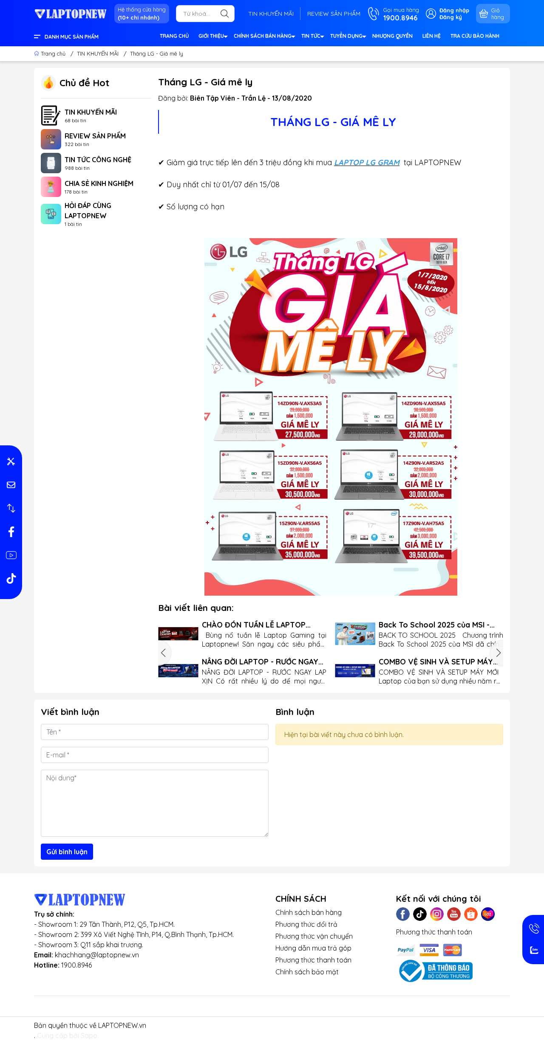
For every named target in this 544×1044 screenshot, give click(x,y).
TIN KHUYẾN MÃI (271, 13)
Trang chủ (53, 53)
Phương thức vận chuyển (314, 936)
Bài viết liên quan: (196, 607)
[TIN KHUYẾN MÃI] (51, 114)
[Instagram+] (437, 914)
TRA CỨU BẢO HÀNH (474, 36)
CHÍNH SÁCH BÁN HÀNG (263, 36)
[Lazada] (488, 914)
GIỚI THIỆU (211, 36)
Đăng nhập (454, 10)
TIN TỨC (310, 36)
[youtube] (11, 555)
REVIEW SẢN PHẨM (333, 13)
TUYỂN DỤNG (346, 36)
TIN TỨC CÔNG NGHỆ (98, 159)
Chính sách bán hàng (308, 912)
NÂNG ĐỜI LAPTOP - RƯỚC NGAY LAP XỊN (260, 661)
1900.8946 (76, 965)
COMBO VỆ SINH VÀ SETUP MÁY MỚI (436, 661)
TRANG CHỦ (174, 36)
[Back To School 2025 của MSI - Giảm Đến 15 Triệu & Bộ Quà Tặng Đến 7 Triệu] (355, 633)
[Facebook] (403, 914)
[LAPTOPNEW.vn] (71, 13)
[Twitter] (420, 914)
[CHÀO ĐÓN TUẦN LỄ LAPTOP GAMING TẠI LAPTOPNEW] (178, 633)
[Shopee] (471, 914)
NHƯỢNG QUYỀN (392, 36)
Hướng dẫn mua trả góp (313, 948)
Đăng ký (450, 17)
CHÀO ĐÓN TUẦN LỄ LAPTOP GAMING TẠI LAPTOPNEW (254, 624)
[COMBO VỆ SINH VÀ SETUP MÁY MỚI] (355, 670)
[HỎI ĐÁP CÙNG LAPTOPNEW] (51, 213)
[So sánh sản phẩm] (11, 508)
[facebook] (11, 531)
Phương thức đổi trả (306, 924)
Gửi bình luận (67, 851)
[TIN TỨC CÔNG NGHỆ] (51, 162)
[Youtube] (454, 914)
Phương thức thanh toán (313, 960)
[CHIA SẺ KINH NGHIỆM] (51, 186)
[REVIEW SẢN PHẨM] (51, 138)
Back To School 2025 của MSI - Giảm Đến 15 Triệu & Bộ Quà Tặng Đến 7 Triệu (439, 624)
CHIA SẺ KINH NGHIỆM (99, 183)
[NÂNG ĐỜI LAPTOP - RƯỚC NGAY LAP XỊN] (178, 670)
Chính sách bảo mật (307, 972)
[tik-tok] (11, 578)
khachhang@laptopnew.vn (97, 955)
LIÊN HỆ (431, 36)
